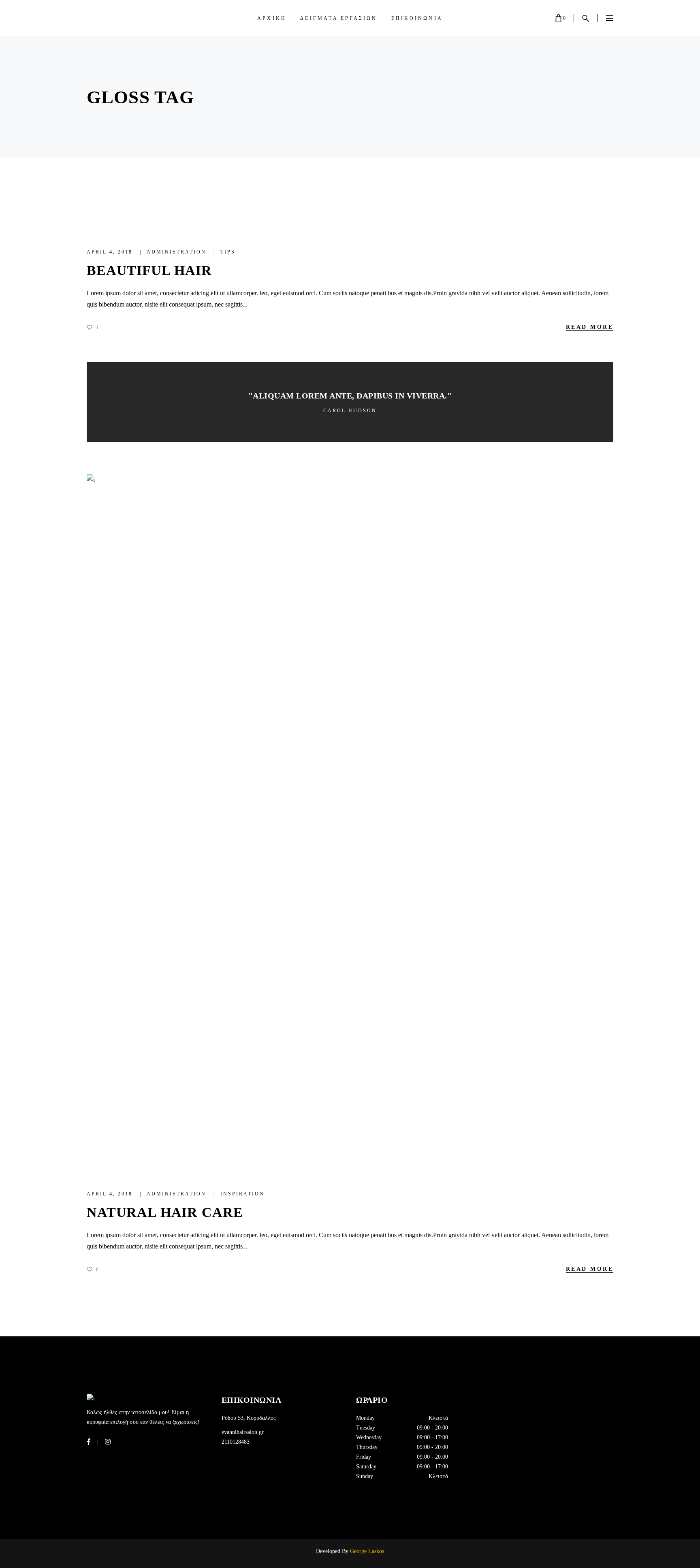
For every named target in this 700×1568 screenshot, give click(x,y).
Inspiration (242, 1194)
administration (178, 252)
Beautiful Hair (149, 270)
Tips (227, 252)
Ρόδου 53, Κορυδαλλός (249, 1418)
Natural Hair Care (165, 1212)
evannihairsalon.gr (243, 1432)
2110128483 (236, 1442)
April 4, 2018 (111, 252)
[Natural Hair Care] (350, 823)
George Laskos (366, 1551)
